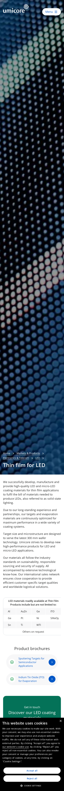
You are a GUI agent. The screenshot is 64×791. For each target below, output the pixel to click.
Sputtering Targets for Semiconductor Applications (31, 662)
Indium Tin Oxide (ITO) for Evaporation (31, 679)
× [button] (60, 721)
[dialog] (32, 754)
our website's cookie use (15, 746)
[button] (32, 785)
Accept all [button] (32, 770)
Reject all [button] (32, 778)
